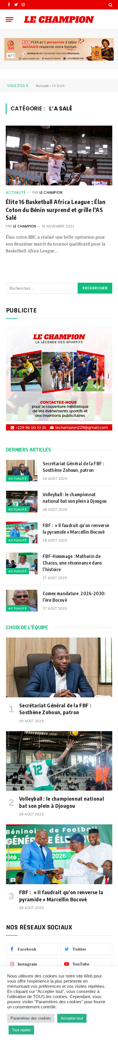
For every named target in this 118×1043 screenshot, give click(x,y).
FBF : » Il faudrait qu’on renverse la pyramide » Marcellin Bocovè (76, 529)
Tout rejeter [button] (21, 1030)
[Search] (109, 4)
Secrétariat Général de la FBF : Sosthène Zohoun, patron (73, 467)
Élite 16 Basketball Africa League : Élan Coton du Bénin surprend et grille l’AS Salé (55, 209)
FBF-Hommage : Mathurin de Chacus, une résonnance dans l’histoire (72, 562)
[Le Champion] (59, 19)
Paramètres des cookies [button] (31, 1018)
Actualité (15, 192)
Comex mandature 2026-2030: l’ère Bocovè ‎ (74, 597)
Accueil (42, 85)
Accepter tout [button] (72, 1018)
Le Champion (51, 192)
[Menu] (9, 19)
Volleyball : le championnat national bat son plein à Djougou (75, 498)
